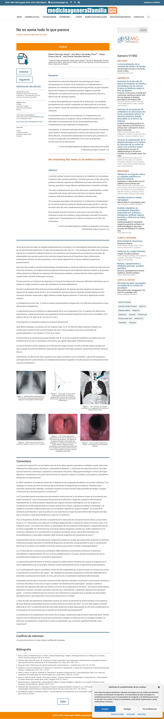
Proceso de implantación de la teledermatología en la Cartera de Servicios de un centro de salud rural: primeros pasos (131, 143)
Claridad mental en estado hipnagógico (129, 198)
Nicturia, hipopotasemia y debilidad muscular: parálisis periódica (130, 265)
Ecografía (132, 314)
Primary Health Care (125, 318)
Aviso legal (69, 715)
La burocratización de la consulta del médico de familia (131, 65)
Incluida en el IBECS (152, 2)
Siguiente (24, 79)
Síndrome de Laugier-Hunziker (131, 251)
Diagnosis (135, 310)
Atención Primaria (124, 302)
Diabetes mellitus (124, 310)
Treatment (132, 323)
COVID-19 (142, 306)
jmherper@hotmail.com (36, 117)
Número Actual (32, 17)
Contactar (139, 17)
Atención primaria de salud (127, 306)
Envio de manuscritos (120, 17)
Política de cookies (117, 714)
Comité (79, 17)
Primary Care (142, 314)
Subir (63, 701)
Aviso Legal (131, 714)
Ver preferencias (150, 709)
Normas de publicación (96, 17)
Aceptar (105, 709)
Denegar (127, 709)
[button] (159, 687)
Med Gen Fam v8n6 (39, 35)
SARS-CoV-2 (138, 318)
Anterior (23, 71)
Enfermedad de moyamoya (129, 241)
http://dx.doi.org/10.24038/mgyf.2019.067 (29, 122)
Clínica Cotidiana (23, 35)
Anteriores (64, 17)
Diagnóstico (122, 314)
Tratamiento (122, 323)
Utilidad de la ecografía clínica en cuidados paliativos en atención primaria (131, 176)
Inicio (19, 17)
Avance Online (49, 17)
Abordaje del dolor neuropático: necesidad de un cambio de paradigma (131, 285)
